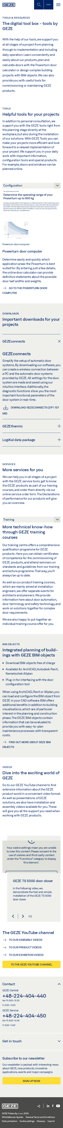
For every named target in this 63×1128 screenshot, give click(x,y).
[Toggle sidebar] (48, 4)
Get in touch (12, 1041)
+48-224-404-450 (24, 1015)
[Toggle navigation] (58, 4)
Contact (8, 984)
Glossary (41, 1121)
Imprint (51, 1121)
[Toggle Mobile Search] (39, 4)
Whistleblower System (12, 1117)
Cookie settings (27, 1121)
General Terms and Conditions (40, 1117)
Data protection (9, 1121)
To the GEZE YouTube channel (31, 964)
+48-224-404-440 (24, 996)
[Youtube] (58, 1106)
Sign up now (31, 1080)
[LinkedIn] (48, 1106)
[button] (13, 916)
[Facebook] (53, 1106)
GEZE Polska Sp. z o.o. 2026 (15, 1113)
